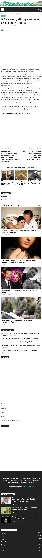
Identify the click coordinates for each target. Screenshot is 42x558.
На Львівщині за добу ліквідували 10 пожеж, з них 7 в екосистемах (34, 182)
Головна (3, 14)
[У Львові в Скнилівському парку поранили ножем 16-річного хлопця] (7, 175)
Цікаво (3, 536)
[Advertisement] (21, 131)
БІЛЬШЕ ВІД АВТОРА (28, 167)
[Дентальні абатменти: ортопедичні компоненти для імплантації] (6, 510)
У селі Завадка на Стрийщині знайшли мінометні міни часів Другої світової (20, 182)
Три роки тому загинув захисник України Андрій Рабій (17, 342)
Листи (2, 539)
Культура (3, 545)
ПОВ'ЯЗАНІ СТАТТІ (13, 167)
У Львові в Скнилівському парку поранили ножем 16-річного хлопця (7, 182)
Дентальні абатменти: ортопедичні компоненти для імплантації (19, 338)
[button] (39, 10)
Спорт (2, 550)
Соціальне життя (6, 548)
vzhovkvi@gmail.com (28, 486)
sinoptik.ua (17, 420)
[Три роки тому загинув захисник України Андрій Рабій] (6, 519)
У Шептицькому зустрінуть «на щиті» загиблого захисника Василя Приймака (20, 346)
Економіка (4, 542)
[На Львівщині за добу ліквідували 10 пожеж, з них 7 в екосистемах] (34, 175)
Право (3, 15)
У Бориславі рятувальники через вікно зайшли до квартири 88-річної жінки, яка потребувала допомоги (10, 156)
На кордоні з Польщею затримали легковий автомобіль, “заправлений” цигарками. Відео (32, 155)
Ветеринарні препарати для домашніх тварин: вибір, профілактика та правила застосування (20, 334)
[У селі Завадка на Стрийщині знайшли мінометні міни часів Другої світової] (21, 175)
